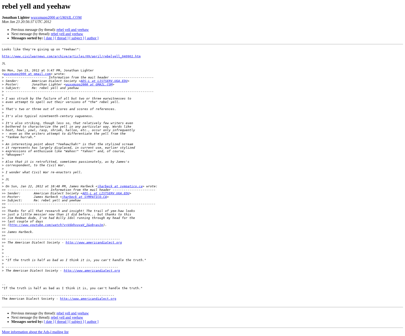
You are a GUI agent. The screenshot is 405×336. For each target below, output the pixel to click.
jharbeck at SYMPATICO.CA (84, 197)
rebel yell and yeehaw (72, 30)
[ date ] (49, 38)
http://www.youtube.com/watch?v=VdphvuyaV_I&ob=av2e (56, 225)
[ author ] (91, 38)
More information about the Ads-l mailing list (35, 332)
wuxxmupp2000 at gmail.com (27, 74)
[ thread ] (61, 38)
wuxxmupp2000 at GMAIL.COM (56, 17)
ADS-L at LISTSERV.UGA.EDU (104, 81)
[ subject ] (76, 38)
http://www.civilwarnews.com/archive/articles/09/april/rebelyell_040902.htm (71, 56)
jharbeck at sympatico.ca (120, 186)
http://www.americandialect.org (94, 242)
